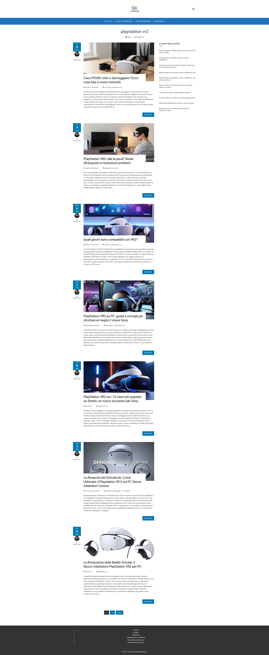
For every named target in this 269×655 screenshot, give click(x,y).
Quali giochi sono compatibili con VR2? (111, 239)
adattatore (109, 491)
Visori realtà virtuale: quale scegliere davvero (175, 92)
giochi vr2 (107, 245)
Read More (148, 115)
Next (119, 612)
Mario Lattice (77, 60)
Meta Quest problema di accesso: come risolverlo (176, 103)
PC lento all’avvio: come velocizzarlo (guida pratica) (177, 98)
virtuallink (127, 491)
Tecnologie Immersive (92, 325)
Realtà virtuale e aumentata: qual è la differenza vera (177, 73)
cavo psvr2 (108, 87)
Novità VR (88, 406)
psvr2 (117, 168)
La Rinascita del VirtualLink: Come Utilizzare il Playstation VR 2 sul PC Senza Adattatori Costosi (112, 482)
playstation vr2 (117, 87)
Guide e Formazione (91, 87)
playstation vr (109, 325)
